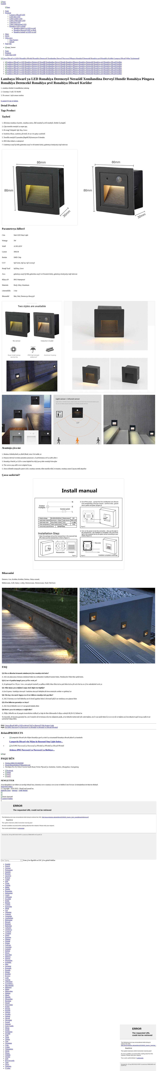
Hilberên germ (6, 790)
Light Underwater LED (17, 21)
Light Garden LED (15, 19)
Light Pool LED (14, 22)
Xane (7, 11)
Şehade (11, 42)
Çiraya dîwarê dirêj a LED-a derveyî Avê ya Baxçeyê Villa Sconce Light (29, 725)
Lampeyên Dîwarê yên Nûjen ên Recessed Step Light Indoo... (36, 741)
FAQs (7, 36)
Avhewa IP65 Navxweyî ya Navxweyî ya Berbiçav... (32, 750)
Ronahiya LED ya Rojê (17, 26)
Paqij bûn (8, 44)
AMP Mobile (23, 790)
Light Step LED (14, 17)
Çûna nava (8, 38)
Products (8, 13)
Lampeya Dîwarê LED (17, 15)
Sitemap (14, 790)
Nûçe (7, 34)
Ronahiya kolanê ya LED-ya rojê (25, 32)
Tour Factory (13, 40)
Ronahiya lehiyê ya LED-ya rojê (25, 28)
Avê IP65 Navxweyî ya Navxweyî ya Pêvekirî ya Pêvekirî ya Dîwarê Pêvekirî (31, 727)
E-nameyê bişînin (7, 799)
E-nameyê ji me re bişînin (9, 101)
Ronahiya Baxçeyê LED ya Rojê (25, 30)
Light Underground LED (17, 24)
